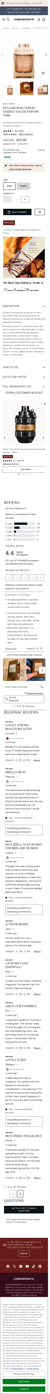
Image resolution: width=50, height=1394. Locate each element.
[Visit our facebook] (8, 1266)
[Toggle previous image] (2, 55)
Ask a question (26, 134)
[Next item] (43, 438)
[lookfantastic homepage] (24, 19)
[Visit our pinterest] (40, 1266)
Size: (5, 180)
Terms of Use (33, 1369)
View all (41, 150)
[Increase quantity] (25, 199)
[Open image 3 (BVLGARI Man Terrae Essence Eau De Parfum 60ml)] (43, 88)
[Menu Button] (3, 19)
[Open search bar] (8, 19)
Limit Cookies (24, 1382)
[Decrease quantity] (7, 199)
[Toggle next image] (46, 55)
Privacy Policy (17, 1369)
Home (6, 28)
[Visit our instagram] (21, 1266)
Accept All (24, 1389)
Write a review (10, 134)
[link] (39, 19)
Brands (15, 28)
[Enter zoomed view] (43, 73)
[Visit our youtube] (27, 1266)
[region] (24, 1345)
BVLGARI (26, 28)
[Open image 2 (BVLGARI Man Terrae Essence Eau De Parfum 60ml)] (26, 88)
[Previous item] (5, 438)
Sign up (24, 1253)
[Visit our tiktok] (33, 1266)
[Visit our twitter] (14, 1266)
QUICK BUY (26, 469)
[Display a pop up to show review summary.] (23, 460)
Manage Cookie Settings (24, 1374)
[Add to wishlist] (40, 212)
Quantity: (9, 194)
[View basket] (44, 19)
